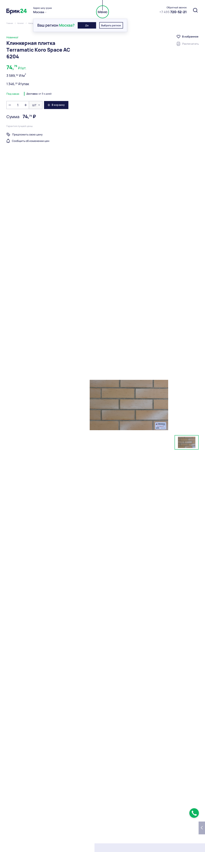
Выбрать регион (111, 25)
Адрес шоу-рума (42, 8)
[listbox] (35, 105)
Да (86, 25)
